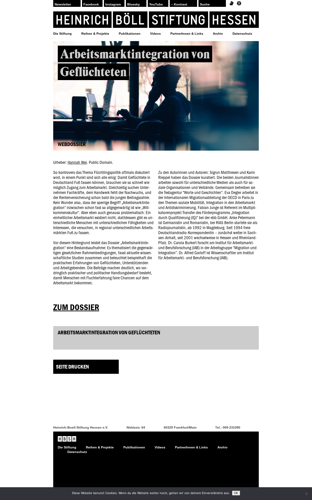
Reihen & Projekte (95, 33)
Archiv (218, 33)
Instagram (113, 4)
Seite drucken (72, 366)
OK (236, 493)
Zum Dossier (76, 307)
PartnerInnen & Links (186, 33)
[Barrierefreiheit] (239, 3)
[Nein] (306, 493)
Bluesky (133, 4)
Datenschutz (242, 33)
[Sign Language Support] (231, 3)
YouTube (156, 4)
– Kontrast (179, 4)
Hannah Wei (77, 162)
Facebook (91, 4)
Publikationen (129, 33)
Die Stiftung (62, 33)
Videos (155, 33)
